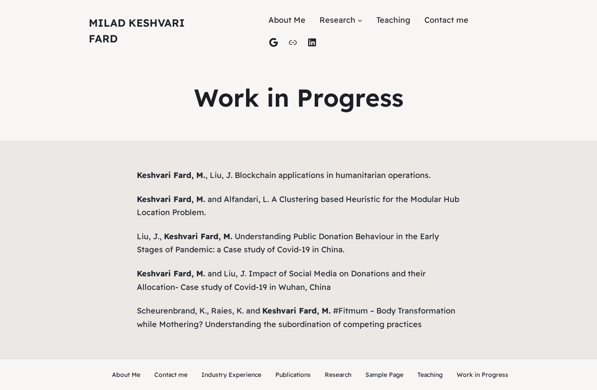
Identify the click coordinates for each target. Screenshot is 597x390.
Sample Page (384, 375)
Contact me (170, 375)
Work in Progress (482, 375)
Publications (293, 375)
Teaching (430, 375)
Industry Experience (231, 375)
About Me (126, 375)
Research (338, 375)
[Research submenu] (360, 20)
